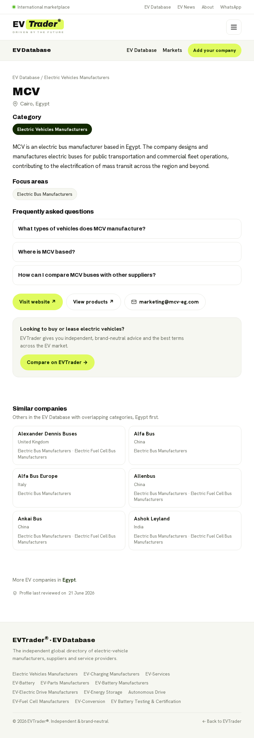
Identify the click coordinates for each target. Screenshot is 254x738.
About (208, 7)
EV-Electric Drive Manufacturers (45, 692)
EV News (186, 7)
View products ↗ (93, 302)
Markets (172, 50)
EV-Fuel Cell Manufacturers (41, 701)
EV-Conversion (90, 701)
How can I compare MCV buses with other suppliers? (87, 275)
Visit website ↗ (37, 302)
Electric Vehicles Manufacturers (76, 77)
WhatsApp (230, 7)
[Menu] (233, 27)
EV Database (158, 7)
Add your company (214, 50)
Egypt (69, 580)
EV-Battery (24, 683)
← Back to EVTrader (221, 721)
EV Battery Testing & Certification (146, 701)
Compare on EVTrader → (57, 362)
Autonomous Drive (147, 692)
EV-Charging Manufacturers (112, 674)
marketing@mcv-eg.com (169, 302)
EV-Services (158, 674)
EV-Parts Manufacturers (65, 683)
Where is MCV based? (46, 252)
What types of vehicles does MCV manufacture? (82, 228)
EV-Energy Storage (103, 692)
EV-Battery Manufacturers (121, 683)
